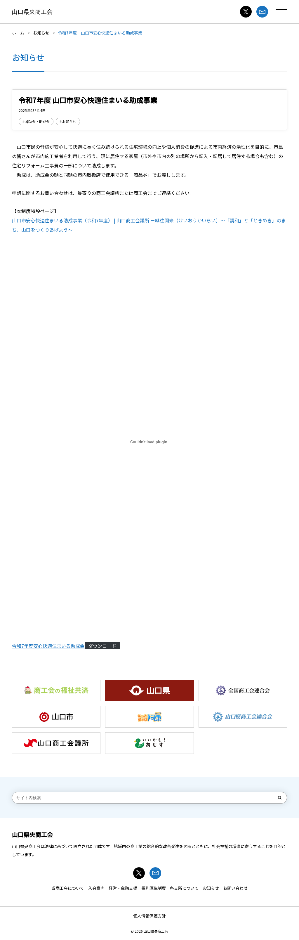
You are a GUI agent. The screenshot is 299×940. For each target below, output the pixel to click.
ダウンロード (102, 645)
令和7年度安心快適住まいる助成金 (48, 645)
